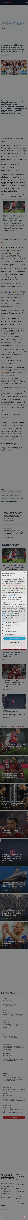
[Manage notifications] (24, 1216)
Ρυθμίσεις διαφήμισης (7, 613)
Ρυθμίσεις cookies (19, 617)
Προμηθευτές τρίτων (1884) (15, 595)
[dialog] (14, 610)
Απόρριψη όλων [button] (14, 642)
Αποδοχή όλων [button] (14, 638)
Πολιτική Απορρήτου (7, 618)
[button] (14, 646)
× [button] (24, 573)
